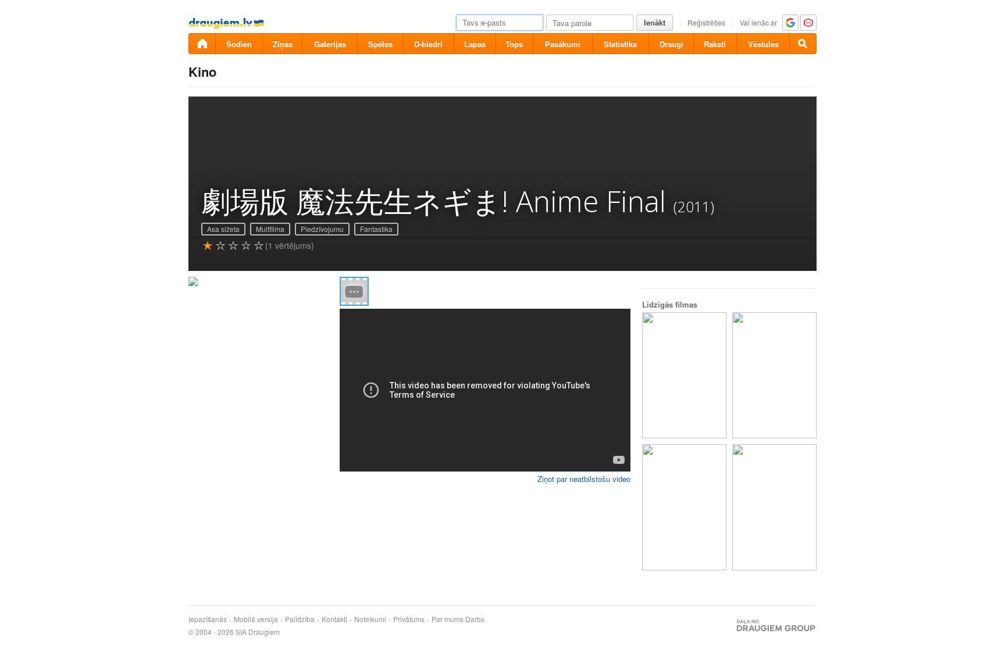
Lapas (475, 43)
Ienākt (654, 22)
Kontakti (334, 619)
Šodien (239, 43)
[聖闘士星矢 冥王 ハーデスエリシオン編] (774, 507)
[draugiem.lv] (201, 43)
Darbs (474, 619)
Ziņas (283, 43)
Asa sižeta (223, 229)
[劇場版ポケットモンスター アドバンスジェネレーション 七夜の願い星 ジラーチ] (774, 375)
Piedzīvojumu (322, 229)
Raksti (715, 43)
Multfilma (270, 229)
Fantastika (376, 229)
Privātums (409, 619)
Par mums (448, 619)
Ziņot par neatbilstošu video (583, 478)
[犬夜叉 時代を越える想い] (684, 507)
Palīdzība (300, 619)
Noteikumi (370, 619)
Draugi (671, 43)
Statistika (620, 43)
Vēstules (763, 43)
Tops (514, 43)
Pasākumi (562, 43)
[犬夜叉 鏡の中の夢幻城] (684, 375)
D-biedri (428, 43)
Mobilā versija (256, 619)
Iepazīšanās (207, 619)
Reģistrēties (706, 22)
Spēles (380, 43)
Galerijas (330, 43)
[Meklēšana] (803, 43)
